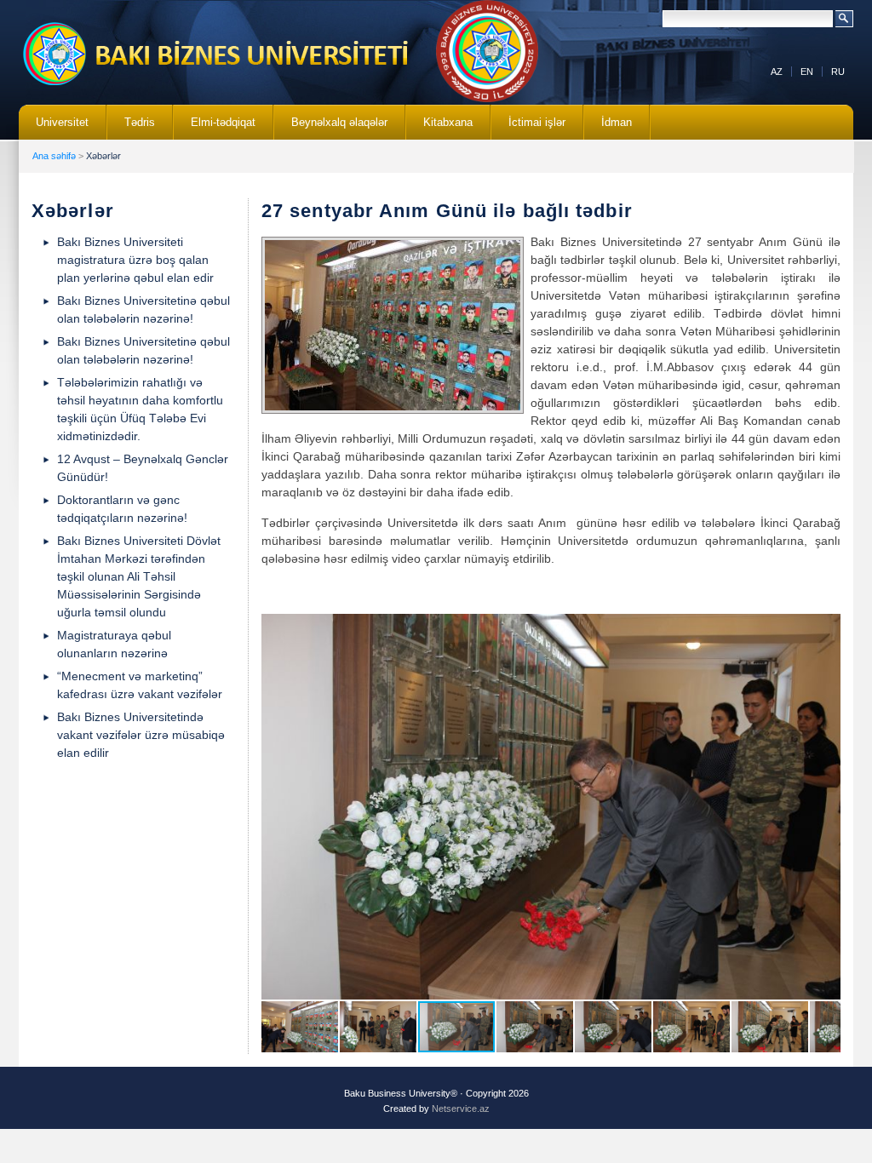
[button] (825, 629)
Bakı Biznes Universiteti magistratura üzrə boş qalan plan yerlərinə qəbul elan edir (135, 259)
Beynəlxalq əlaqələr (330, 128)
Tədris (131, 128)
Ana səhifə (54, 156)
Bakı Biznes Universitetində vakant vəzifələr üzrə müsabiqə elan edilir (141, 734)
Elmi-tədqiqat (214, 128)
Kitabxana (439, 128)
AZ (777, 71)
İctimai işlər (528, 128)
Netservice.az (461, 1108)
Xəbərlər (103, 156)
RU (838, 71)
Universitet (54, 128)
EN (806, 71)
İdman (616, 122)
